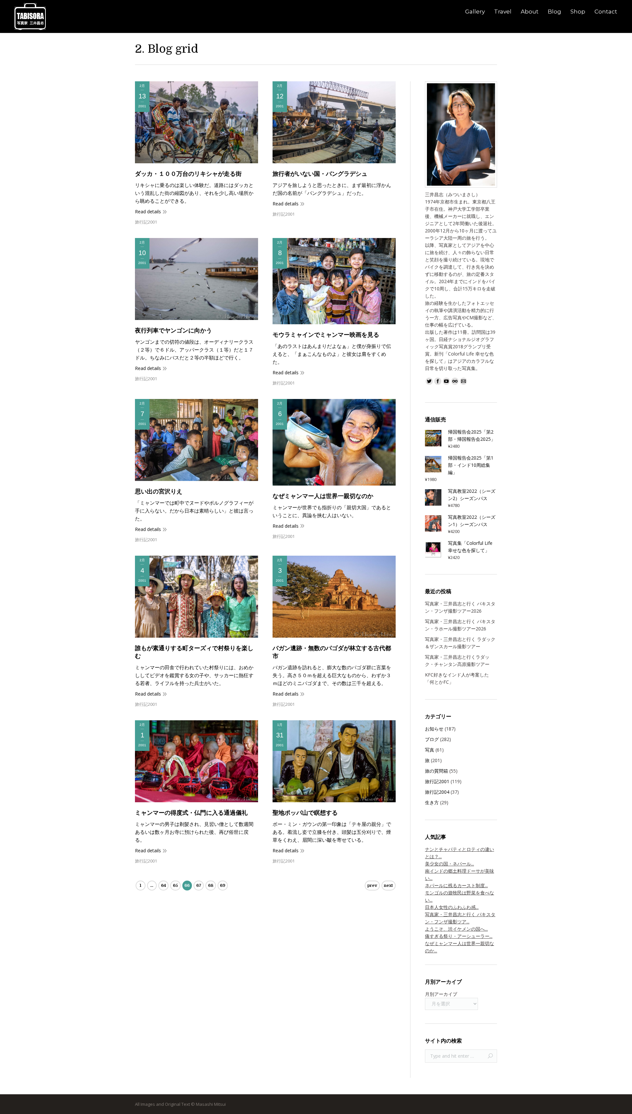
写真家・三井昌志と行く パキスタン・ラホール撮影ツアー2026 (460, 625)
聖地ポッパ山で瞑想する (305, 812)
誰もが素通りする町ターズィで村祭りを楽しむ (194, 652)
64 (163, 885)
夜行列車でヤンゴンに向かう (173, 330)
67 (198, 885)
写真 (429, 750)
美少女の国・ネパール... (449, 864)
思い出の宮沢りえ (158, 491)
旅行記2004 (437, 792)
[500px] (455, 381)
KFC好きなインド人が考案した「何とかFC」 (457, 678)
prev (372, 885)
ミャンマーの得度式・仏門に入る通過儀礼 (191, 812)
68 (210, 885)
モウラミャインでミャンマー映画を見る (326, 335)
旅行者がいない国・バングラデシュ (320, 174)
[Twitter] (429, 381)
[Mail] (463, 381)
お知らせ (434, 729)
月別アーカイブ (441, 994)
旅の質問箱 (436, 771)
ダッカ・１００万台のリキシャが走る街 (188, 174)
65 (175, 885)
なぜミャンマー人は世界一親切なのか (323, 496)
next (388, 885)
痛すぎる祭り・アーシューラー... (458, 936)
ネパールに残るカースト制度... (456, 885)
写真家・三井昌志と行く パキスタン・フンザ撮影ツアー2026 (460, 607)
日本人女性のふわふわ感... (452, 907)
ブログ (432, 739)
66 (187, 885)
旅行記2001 (146, 222)
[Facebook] (437, 381)
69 (222, 885)
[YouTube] (446, 381)
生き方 (432, 802)
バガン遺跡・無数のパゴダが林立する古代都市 (332, 652)
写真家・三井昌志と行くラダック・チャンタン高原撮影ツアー (457, 660)
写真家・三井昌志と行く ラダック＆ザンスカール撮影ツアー (460, 643)
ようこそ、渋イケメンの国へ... (456, 929)
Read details (148, 211)
